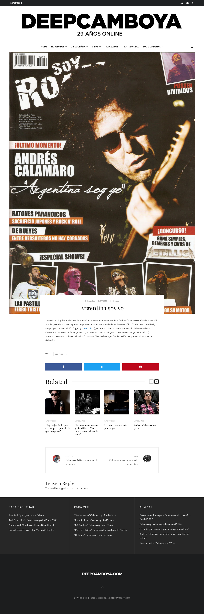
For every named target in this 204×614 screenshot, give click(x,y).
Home (44, 47)
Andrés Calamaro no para (145, 427)
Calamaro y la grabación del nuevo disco (123, 460)
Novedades (57, 47)
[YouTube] (187, 3)
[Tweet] (102, 367)
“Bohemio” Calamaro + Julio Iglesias (93, 534)
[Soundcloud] (182, 3)
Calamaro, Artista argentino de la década (82, 460)
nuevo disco (88, 328)
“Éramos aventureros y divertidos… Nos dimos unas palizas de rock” (86, 429)
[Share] (63, 367)
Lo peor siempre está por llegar (115, 427)
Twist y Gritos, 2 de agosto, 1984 (157, 542)
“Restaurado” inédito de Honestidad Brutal (31, 525)
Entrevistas (131, 47)
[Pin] (140, 367)
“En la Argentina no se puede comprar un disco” (164, 529)
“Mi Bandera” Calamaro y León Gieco (93, 525)
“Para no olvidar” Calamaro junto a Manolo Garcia (100, 530)
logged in (63, 488)
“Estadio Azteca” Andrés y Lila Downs (94, 520)
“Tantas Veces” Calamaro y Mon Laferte (95, 515)
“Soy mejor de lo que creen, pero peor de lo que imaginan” (57, 428)
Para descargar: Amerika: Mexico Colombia (31, 530)
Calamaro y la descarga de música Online (160, 524)
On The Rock (61, 354)
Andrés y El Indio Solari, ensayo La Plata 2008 (33, 520)
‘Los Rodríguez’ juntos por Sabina (26, 515)
